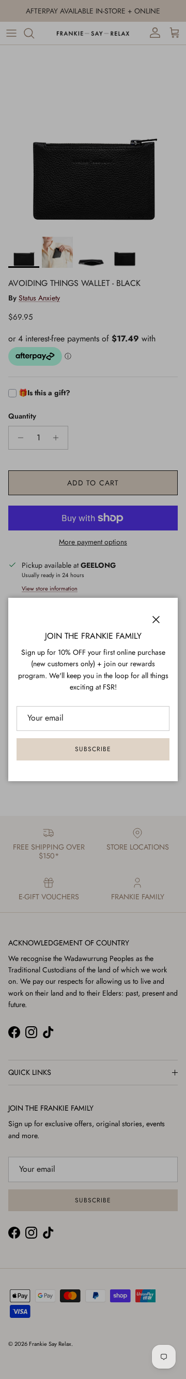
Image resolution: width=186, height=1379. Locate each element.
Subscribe (93, 749)
